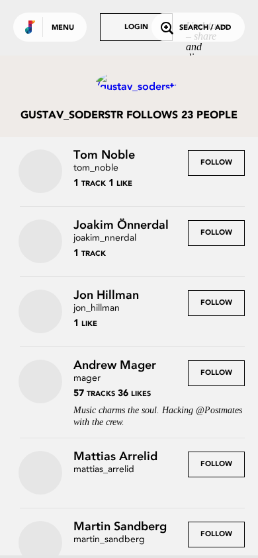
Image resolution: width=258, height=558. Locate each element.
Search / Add (205, 28)
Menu (63, 28)
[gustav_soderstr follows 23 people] (129, 82)
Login (136, 27)
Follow (216, 163)
